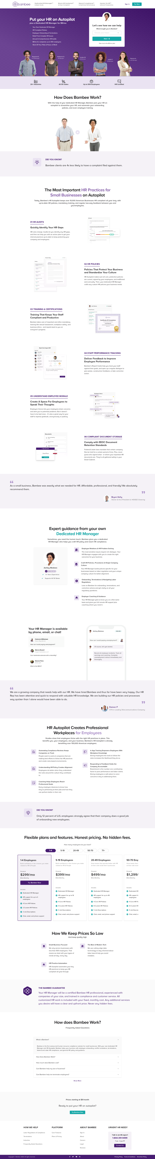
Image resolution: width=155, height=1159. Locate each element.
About (82, 1136)
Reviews (83, 1148)
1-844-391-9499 (119, 1138)
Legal (82, 1144)
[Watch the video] (77, 132)
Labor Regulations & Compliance (34, 1133)
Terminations (28, 1136)
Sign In (82, 1133)
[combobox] (107, 33)
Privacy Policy (119, 1157)
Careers (82, 1140)
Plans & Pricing (57, 1136)
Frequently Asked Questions (33, 1144)
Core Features (56, 1133)
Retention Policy (142, 1157)
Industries (27, 1140)
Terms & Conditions (129, 1157)
